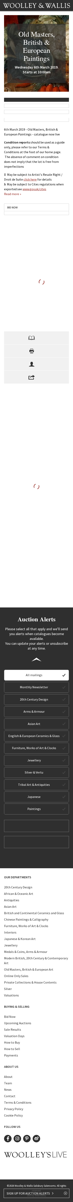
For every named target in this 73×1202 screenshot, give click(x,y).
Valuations (11, 995)
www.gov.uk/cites (34, 189)
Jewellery (34, 760)
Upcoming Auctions (17, 1023)
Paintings (34, 809)
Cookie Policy (13, 1115)
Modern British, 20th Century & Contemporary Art (36, 960)
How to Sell (12, 1049)
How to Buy (12, 1042)
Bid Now (9, 1017)
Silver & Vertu (34, 772)
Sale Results (12, 1029)
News (8, 1090)
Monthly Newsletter (34, 687)
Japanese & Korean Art (20, 939)
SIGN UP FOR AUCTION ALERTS (28, 1193)
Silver (8, 989)
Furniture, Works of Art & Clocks (34, 748)
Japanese (34, 797)
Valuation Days (14, 1036)
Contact (9, 1096)
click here (30, 179)
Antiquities (11, 900)
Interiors (10, 932)
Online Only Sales (16, 976)
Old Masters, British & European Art (28, 969)
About (8, 1077)
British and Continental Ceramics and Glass (34, 913)
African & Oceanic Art (18, 894)
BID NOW (12, 207)
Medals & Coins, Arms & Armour (25, 952)
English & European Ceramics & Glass (34, 736)
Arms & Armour (34, 711)
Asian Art (34, 724)
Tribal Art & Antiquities (34, 785)
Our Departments (17, 877)
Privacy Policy (13, 1109)
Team (8, 1083)
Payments (11, 1055)
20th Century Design (34, 699)
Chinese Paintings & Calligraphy (26, 919)
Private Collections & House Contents (30, 982)
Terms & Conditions (17, 1102)
